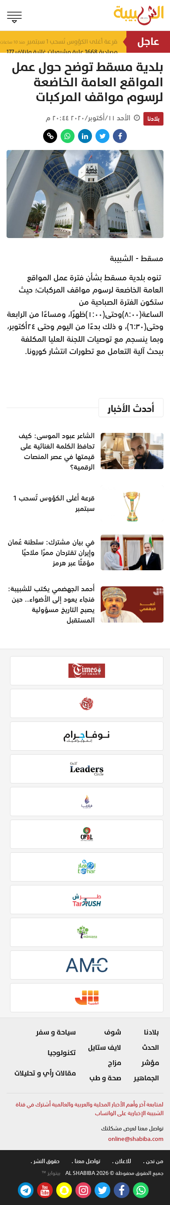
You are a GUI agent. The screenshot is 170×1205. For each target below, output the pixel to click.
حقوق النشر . (45, 1161)
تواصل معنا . (85, 1161)
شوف (112, 1032)
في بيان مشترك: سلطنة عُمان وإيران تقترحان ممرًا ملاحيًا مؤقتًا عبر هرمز (51, 552)
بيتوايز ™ (51, 1173)
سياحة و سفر (56, 1032)
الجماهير (146, 1078)
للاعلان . (121, 1161)
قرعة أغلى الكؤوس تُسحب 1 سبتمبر (54, 503)
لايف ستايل (104, 1047)
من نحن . (153, 1161)
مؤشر (150, 1063)
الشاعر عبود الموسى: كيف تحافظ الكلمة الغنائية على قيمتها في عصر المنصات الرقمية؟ (57, 451)
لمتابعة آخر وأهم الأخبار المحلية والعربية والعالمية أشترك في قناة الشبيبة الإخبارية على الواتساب (89, 1109)
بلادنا (153, 118)
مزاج (114, 1063)
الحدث (150, 1047)
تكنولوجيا (62, 1053)
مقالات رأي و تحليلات (45, 1073)
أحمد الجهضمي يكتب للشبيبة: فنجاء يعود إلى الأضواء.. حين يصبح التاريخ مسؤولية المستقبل (51, 604)
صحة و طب (105, 1078)
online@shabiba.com (135, 1139)
